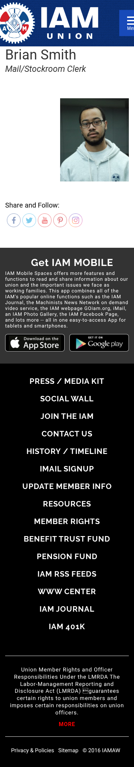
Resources (67, 503)
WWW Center (67, 591)
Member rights (67, 521)
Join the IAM (67, 416)
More (67, 724)
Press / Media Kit (67, 381)
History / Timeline (67, 451)
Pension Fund (67, 556)
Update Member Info (67, 486)
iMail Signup (67, 468)
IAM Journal (67, 608)
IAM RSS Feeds (67, 573)
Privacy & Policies (32, 750)
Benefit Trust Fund (67, 538)
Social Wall (67, 398)
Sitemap (68, 750)
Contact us (67, 433)
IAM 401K (67, 626)
